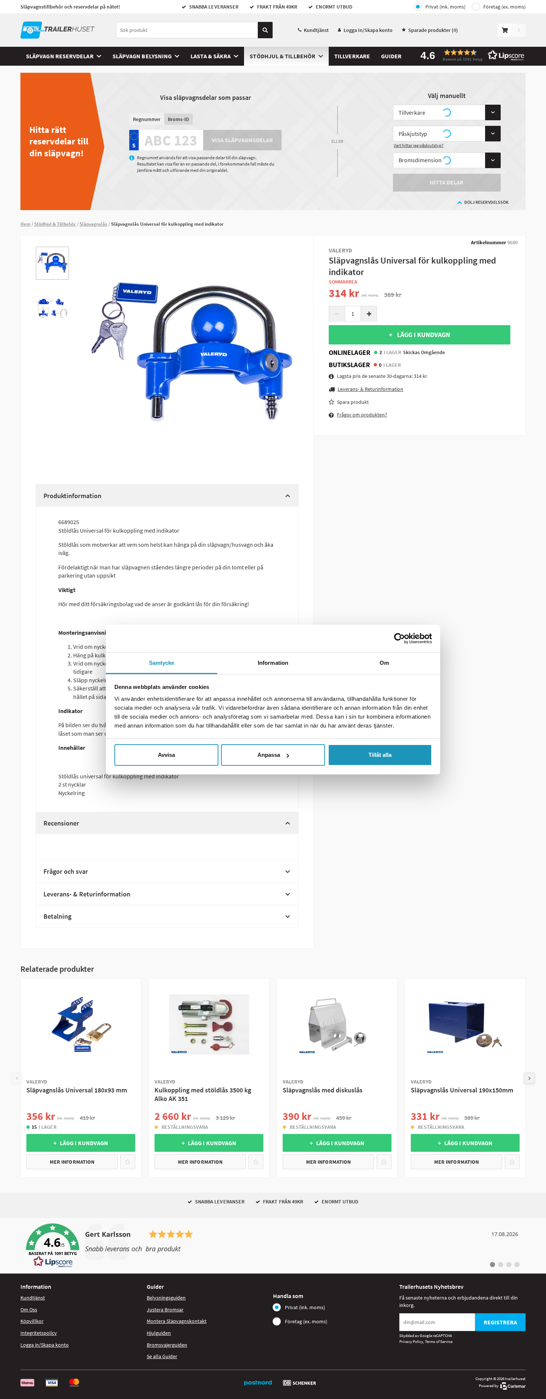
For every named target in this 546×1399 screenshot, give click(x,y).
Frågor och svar (65, 871)
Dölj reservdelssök (486, 202)
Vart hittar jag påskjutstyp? (418, 145)
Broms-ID (178, 119)
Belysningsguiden (166, 1297)
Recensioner (61, 823)
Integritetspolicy (38, 1333)
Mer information (72, 1161)
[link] (273, 1245)
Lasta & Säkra (211, 56)
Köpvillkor (31, 1321)
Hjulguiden (159, 1333)
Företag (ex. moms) (504, 6)
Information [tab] (273, 663)
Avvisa (166, 755)
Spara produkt (353, 401)
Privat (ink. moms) (445, 6)
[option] (52, 263)
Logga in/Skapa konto (368, 30)
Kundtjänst (316, 30)
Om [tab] (384, 663)
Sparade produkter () (433, 30)
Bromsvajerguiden (167, 1344)
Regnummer (146, 119)
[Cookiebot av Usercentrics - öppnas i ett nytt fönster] (399, 638)
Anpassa (268, 755)
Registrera (500, 1322)
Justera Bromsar (165, 1309)
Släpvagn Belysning (142, 56)
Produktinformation (72, 495)
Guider (391, 56)
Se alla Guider (162, 1356)
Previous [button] (16, 1078)
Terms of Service (438, 1341)
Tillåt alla (379, 755)
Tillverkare (352, 56)
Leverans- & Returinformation (86, 894)
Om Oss (28, 1309)
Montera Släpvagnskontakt (177, 1321)
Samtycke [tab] (162, 663)
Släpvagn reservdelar (60, 56)
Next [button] (529, 1078)
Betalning (57, 916)
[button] (470, 55)
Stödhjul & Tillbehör (282, 56)
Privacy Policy (411, 1341)
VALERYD (340, 250)
